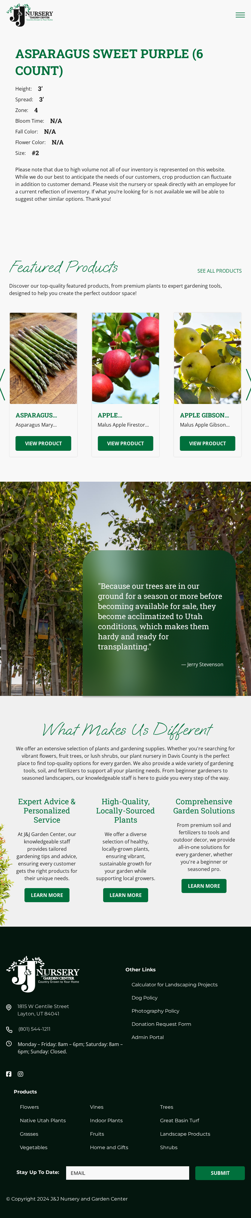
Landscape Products (185, 1134)
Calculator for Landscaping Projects (175, 985)
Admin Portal (148, 1037)
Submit (220, 1173)
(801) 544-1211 (34, 1029)
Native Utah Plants (43, 1120)
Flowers (29, 1107)
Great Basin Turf (179, 1120)
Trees (166, 1107)
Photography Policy (155, 1011)
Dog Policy (145, 998)
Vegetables (33, 1147)
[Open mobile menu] (240, 15)
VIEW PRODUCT (43, 443)
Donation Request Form (161, 1024)
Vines (96, 1107)
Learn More (47, 895)
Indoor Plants (106, 1120)
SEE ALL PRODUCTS (219, 270)
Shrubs (169, 1147)
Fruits (97, 1134)
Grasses (29, 1134)
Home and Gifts (109, 1147)
